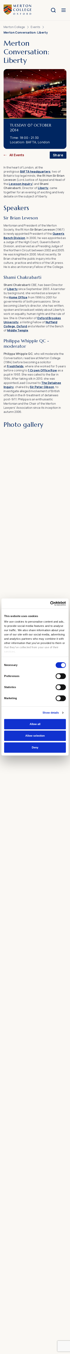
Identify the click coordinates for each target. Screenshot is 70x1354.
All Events (17, 155)
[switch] (61, 676)
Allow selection (35, 735)
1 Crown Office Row (42, 370)
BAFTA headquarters (35, 171)
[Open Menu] (63, 10)
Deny (35, 747)
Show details (51, 712)
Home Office (18, 297)
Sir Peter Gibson (42, 387)
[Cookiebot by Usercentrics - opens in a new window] (50, 603)
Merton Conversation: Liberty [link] (26, 32)
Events (35, 27)
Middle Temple (17, 330)
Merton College (14, 27)
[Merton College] (17, 10)
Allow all (35, 724)
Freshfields (15, 366)
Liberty (43, 188)
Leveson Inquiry (20, 184)
